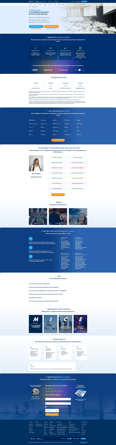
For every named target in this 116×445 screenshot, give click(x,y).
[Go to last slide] (29, 216)
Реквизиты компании (61, 442)
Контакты (75, 4)
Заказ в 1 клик (84, 1)
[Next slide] (87, 216)
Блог (63, 4)
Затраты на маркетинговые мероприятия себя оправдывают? (44, 287)
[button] (30, 4)
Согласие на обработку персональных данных (49, 442)
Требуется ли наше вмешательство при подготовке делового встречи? (46, 294)
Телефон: (47, 397)
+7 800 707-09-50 (78, 1)
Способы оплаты (69, 442)
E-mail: (47, 401)
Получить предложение (52, 414)
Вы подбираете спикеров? (35, 297)
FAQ (66, 4)
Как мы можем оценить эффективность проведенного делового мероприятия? (48, 290)
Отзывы (59, 4)
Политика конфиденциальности (34, 442)
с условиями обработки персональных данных (57, 406)
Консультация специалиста (51, 26)
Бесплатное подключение (36, 26)
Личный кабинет (82, 4)
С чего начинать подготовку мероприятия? (39, 283)
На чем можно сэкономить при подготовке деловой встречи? (43, 301)
